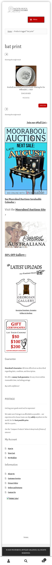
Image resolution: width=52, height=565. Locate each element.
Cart (40, 558)
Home (10, 31)
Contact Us (12, 492)
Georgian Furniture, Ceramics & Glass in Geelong (26, 311)
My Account (8, 561)
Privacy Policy (13, 483)
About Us (11, 474)
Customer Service (14, 478)
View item (43, 105)
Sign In (10, 449)
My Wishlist (12, 458)
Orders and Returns (15, 488)
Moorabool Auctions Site (30, 209)
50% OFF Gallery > (15, 254)
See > (23, 200)
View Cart (11, 453)
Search (26, 561)
